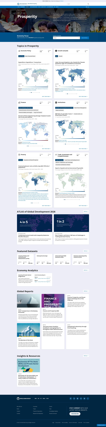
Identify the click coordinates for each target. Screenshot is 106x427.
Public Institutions (60, 110)
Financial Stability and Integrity (25, 112)
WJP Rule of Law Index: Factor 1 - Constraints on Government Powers (68, 114)
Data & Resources (33, 6)
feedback (61, 1)
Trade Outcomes (59, 160)
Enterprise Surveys (26, 142)
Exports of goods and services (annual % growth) (69, 168)
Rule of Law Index (63, 140)
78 (40, 155)
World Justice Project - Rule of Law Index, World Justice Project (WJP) (73, 141)
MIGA (44, 398)
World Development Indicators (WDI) (66, 88)
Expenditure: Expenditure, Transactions (29, 62)
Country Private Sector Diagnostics (24, 275)
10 (85, 51)
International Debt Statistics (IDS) (60, 256)
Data (50, 408)
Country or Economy (57, 35)
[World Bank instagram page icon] (81, 398)
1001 (77, 155)
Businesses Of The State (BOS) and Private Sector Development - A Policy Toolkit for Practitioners (28, 377)
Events (50, 406)
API (54, 6)
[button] (30, 92)
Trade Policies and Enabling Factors (72, 160)
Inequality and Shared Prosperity (31, 160)
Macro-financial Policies (30, 56)
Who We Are (19, 406)
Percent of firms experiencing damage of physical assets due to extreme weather (34, 116)
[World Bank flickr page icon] (87, 398)
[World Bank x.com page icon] (74, 398)
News (18, 408)
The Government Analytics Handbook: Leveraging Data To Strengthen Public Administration (52, 328)
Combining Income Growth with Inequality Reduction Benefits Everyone (33, 236)
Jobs (56, 56)
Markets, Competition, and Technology (64, 162)
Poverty (23, 154)
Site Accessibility (65, 422)
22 (85, 103)
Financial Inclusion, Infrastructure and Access (28, 110)
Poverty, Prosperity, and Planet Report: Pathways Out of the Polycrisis (76, 299)
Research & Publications (38, 413)
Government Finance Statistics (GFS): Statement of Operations (35, 88)
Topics (34, 408)
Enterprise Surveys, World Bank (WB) (29, 143)
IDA (38, 398)
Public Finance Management (80, 107)
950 (40, 103)
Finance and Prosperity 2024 (51, 311)
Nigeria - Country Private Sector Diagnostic (42, 278)
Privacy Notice (58, 422)
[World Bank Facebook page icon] (70, 398)
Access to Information (73, 422)
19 (48, 51)
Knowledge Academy (53, 411)
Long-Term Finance (38, 112)
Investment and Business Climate (63, 164)
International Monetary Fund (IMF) (29, 90)
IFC (41, 398)
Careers (18, 411)
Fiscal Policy (21, 56)
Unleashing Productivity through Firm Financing (76, 327)
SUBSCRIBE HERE (75, 413)
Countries (35, 406)
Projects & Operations (37, 411)
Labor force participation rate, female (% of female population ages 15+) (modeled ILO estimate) (70, 62)
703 (77, 103)
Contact (18, 413)
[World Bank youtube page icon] (84, 398)
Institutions (61, 102)
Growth (60, 56)
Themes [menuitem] (27, 6)
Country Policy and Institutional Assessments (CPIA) (23, 257)
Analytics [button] (43, 6)
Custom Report (50, 6)
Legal (53, 422)
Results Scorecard (53, 413)
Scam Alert (80, 422)
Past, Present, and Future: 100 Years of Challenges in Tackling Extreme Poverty (70, 236)
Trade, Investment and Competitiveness (65, 155)
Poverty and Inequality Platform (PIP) (80, 256)
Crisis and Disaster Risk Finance (25, 107)
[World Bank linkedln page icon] (77, 398)
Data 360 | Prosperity (32, 3)
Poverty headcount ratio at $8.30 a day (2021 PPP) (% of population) (33, 166)
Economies (22, 6)
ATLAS (39, 6)
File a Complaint (86, 422)
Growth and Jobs (63, 51)
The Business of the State (25, 340)
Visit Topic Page (46, 96)
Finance (23, 102)
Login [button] (88, 6)
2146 (41, 51)
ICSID (47, 398)
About (57, 6)
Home (18, 6)
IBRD (36, 398)
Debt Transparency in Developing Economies (27, 311)
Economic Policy (26, 51)
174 (77, 51)
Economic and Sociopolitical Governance (64, 107)
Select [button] (55, 37)
